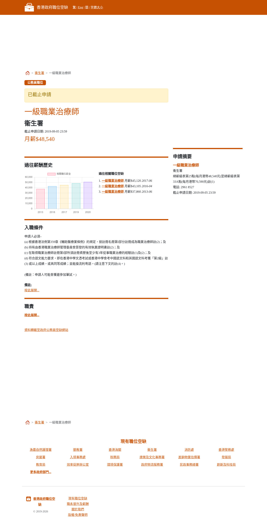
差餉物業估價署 (189, 457)
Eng (80, 7)
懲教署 (77, 449)
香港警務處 (226, 449)
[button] (31, 315)
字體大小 (96, 7)
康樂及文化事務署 (152, 457)
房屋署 (40, 457)
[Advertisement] (133, 42)
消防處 (189, 449)
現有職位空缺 (77, 498)
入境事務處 (78, 457)
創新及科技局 (226, 464)
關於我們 (78, 509)
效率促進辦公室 (78, 464)
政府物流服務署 (152, 464)
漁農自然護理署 (41, 449)
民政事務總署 (189, 464)
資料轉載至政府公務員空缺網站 (46, 330)
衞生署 (39, 73)
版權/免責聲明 (78, 514)
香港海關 (115, 449)
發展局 (226, 457)
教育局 (40, 464)
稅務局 (115, 457)
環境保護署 (115, 464)
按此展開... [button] (31, 290)
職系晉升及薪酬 (78, 504)
